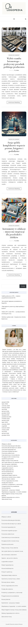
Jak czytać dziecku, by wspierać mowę (12, 462)
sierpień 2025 (5, 420)
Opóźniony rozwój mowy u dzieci (11, 477)
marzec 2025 (5, 429)
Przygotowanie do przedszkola (10, 486)
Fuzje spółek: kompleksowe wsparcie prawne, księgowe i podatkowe (14, 147)
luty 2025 (4, 431)
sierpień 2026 (5, 402)
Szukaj (23, 286)
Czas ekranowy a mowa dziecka (10, 455)
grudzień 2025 (6, 413)
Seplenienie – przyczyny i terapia (11, 490)
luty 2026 (4, 409)
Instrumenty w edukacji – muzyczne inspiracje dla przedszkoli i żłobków (14, 233)
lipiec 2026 (5, 404)
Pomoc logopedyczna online (10, 481)
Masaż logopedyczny (8, 469)
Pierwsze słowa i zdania (8, 479)
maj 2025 (4, 426)
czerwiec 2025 (6, 424)
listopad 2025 (5, 415)
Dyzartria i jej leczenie (8, 458)
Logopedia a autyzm (7, 468)
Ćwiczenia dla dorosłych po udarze (11, 447)
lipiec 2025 (5, 422)
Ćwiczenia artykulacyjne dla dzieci (11, 446)
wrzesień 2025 (6, 418)
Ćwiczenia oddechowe (8, 453)
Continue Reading (14, 102)
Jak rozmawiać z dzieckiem (9, 464)
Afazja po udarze (14, 55)
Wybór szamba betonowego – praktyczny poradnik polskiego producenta (14, 62)
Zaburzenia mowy (7, 499)
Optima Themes (18, 624)
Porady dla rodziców (7, 482)
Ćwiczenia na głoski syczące (9, 451)
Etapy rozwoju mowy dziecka (10, 460)
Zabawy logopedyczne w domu (11, 497)
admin (17, 70)
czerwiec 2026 (6, 405)
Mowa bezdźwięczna (8, 471)
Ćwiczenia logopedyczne (9, 449)
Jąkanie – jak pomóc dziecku (10, 466)
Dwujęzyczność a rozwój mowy (10, 457)
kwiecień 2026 (6, 407)
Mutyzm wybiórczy (7, 473)
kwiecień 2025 (6, 428)
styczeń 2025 (5, 433)
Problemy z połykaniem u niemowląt (12, 484)
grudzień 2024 (6, 435)
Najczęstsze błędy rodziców (9, 475)
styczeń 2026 (5, 411)
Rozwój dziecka (6, 488)
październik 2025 (6, 417)
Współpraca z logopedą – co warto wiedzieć (14, 492)
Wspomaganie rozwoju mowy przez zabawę (13, 609)
